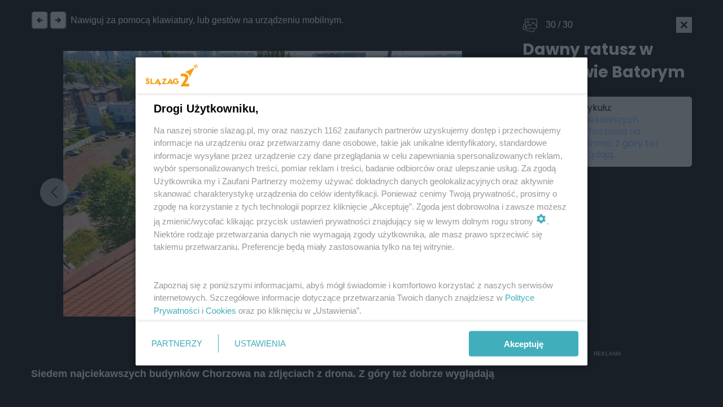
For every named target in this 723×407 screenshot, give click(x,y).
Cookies (221, 310)
